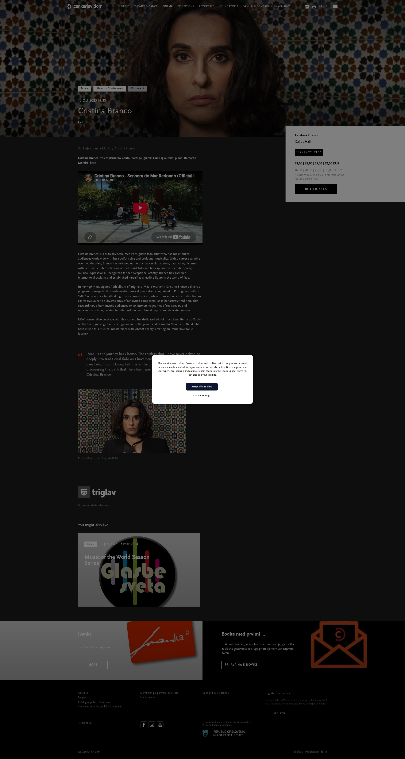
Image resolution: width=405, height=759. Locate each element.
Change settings (202, 395)
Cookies (225, 371)
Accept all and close (202, 387)
